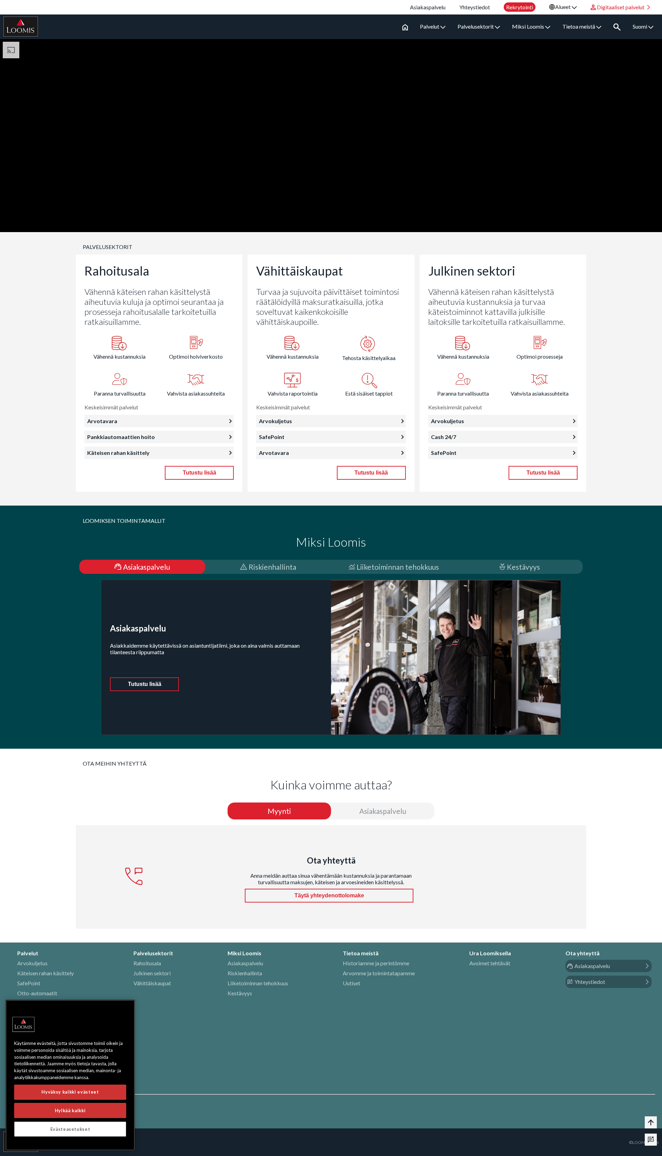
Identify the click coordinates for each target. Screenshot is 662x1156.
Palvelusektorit (476, 26)
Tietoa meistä (579, 26)
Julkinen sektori (152, 973)
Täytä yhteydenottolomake (329, 895)
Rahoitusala (147, 963)
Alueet (563, 6)
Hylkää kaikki (70, 1110)
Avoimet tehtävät (489, 963)
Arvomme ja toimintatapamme (379, 973)
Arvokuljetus (32, 963)
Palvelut (430, 26)
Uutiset (351, 983)
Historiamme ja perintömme (376, 963)
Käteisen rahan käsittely (45, 973)
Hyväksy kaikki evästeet (70, 1092)
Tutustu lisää (199, 473)
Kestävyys (240, 993)
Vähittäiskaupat (152, 983)
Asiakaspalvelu (245, 963)
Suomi (640, 26)
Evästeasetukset (70, 1129)
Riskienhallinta (245, 973)
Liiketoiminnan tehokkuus (258, 983)
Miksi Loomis (528, 26)
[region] (70, 1075)
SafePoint (28, 983)
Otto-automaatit (37, 993)
